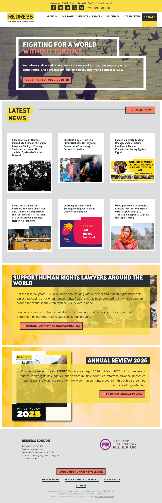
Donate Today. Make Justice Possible (51, 326)
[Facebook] (53, 7)
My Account (92, 7)
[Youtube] (81, 7)
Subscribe (105, 7)
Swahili (73, 3)
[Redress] (20, 17)
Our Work (69, 16)
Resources (114, 16)
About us (54, 16)
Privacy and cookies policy (82, 479)
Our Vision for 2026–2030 (47, 80)
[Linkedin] (67, 7)
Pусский (100, 3)
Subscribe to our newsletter (81, 471)
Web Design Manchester (104, 496)
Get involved (132, 16)
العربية (109, 3)
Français (82, 3)
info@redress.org (35, 449)
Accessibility (112, 479)
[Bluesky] (60, 7)
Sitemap (81, 485)
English (65, 3)
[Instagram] (74, 7)
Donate (149, 17)
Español (91, 3)
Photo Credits (50, 479)
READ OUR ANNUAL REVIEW (122, 394)
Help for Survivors (91, 16)
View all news (140, 110)
